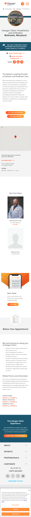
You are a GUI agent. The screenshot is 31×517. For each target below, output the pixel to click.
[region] (15, 502)
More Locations (16, 57)
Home (3, 8)
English (5, 398)
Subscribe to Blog (15, 481)
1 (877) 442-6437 (15, 471)
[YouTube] (23, 476)
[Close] (29, 490)
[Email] (21, 62)
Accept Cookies (15, 514)
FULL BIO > (15, 224)
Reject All (15, 509)
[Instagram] (18, 476)
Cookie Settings (15, 505)
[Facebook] (14, 62)
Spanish (13, 398)
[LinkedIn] (18, 62)
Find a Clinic (9, 9)
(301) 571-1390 (10, 164)
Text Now (13, 304)
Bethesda (19, 9)
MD (14, 9)
